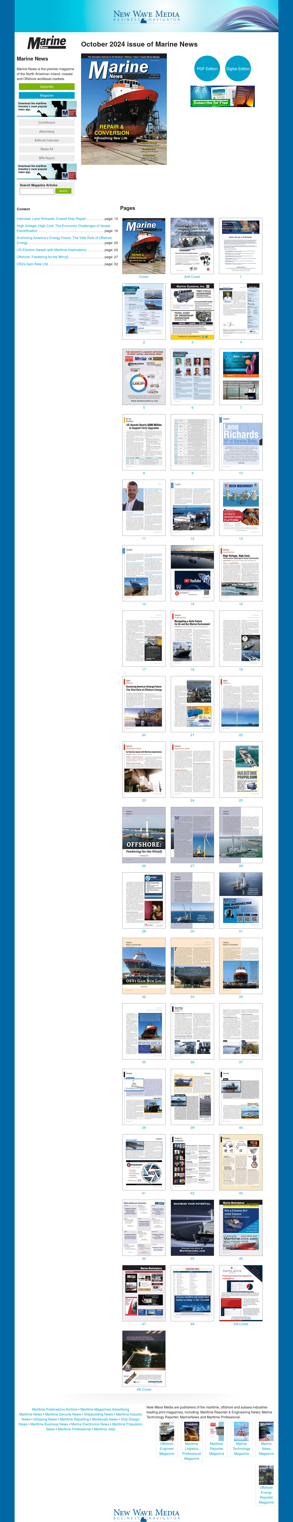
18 (192, 669)
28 (241, 865)
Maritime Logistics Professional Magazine (191, 1451)
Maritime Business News (49, 1424)
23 (144, 800)
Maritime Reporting (74, 1419)
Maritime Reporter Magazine (216, 1448)
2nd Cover (192, 276)
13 (241, 538)
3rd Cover (240, 1323)
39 (192, 1127)
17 (144, 669)
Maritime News (30, 1414)
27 (192, 865)
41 (144, 1192)
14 (144, 603)
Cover (143, 276)
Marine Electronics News (90, 1424)
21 (192, 734)
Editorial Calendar (47, 140)
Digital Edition (238, 68)
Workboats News (105, 1419)
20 (144, 734)
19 (241, 669)
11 (144, 538)
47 (144, 1323)
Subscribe (47, 86)
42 (192, 1192)
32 (144, 996)
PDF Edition (207, 68)
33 (192, 996)
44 (144, 1258)
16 (241, 603)
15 (192, 603)
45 (192, 1258)
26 (144, 865)
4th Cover (144, 1389)
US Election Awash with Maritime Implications (51, 249)
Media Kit (47, 149)
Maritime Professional (74, 1428)
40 (241, 1127)
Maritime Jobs (104, 1428)
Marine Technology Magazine (241, 1448)
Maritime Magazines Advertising (104, 1409)
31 (241, 931)
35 (144, 1062)
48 (192, 1323)
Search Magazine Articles (38, 185)
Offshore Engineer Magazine (166, 1448)
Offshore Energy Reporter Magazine (266, 1495)
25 (241, 800)
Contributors (46, 122)
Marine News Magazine (266, 1448)
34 (241, 996)
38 (144, 1127)
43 (241, 1192)
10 (241, 472)
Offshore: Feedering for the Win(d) (42, 256)
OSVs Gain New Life (32, 263)
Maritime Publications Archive (54, 1409)
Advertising (46, 131)
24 (192, 800)
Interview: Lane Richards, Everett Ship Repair (51, 218)
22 (241, 734)
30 (192, 931)
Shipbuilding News (98, 1414)
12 (192, 538)
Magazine (46, 95)
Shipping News (45, 1419)
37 (241, 1062)
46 (241, 1258)
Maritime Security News (63, 1414)
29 (144, 931)
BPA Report (47, 158)
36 (192, 1062)
